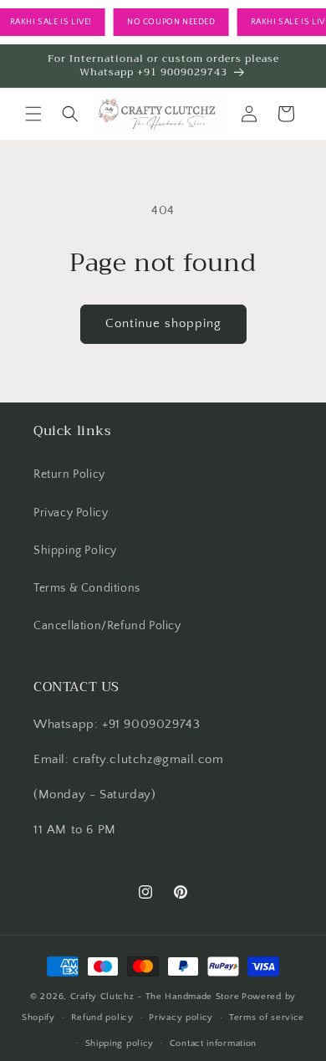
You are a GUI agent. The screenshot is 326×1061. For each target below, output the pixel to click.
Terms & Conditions (86, 588)
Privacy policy (181, 1017)
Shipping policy (120, 1043)
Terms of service (266, 1017)
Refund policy (102, 1017)
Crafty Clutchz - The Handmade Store (155, 997)
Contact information (213, 1043)
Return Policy (69, 474)
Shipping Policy (75, 550)
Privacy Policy (70, 513)
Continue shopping (163, 323)
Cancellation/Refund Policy (107, 626)
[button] (33, 113)
